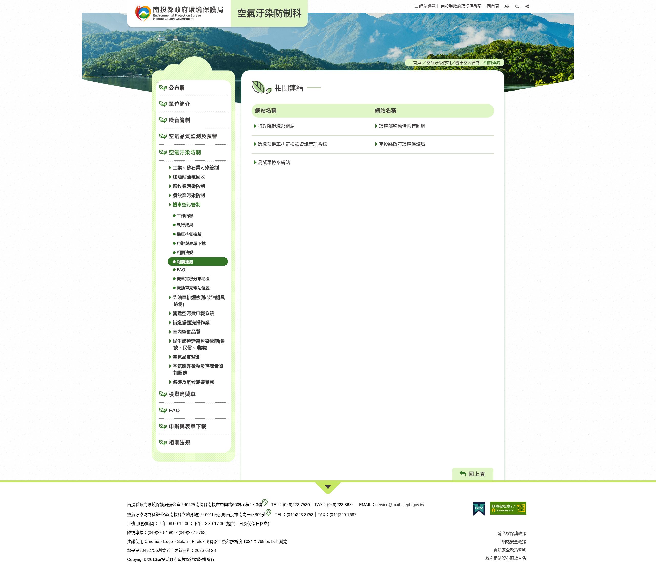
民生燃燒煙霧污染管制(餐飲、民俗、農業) (199, 344)
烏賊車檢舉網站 (274, 162)
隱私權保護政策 (512, 533)
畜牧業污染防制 (189, 186)
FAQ (181, 270)
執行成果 (185, 225)
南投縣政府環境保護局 (461, 6)
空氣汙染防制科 (269, 13)
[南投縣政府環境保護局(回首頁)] (179, 13)
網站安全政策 (514, 542)
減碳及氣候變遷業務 (193, 382)
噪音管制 (179, 120)
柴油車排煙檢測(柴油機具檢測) (199, 301)
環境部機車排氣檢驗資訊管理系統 (292, 144)
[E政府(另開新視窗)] (479, 509)
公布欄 (177, 88)
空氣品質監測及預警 (193, 136)
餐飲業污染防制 (189, 195)
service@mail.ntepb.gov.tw (399, 504)
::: (416, 6)
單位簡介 (179, 104)
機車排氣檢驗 (189, 234)
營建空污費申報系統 (193, 313)
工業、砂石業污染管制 (196, 167)
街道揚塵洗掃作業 (191, 322)
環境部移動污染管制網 (402, 126)
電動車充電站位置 (193, 288)
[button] (506, 6)
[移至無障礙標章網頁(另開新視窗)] (508, 509)
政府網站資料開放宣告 (505, 558)
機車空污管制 (186, 204)
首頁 (417, 62)
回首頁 (493, 6)
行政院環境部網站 (276, 126)
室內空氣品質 (186, 332)
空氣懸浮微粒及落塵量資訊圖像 (198, 370)
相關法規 (185, 252)
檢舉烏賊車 (182, 394)
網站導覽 (427, 6)
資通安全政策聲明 (510, 550)
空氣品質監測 (186, 357)
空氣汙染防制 (185, 152)
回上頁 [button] (476, 474)
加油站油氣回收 (189, 177)
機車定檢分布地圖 (193, 279)
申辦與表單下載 (191, 243)
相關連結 (185, 262)
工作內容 (185, 216)
